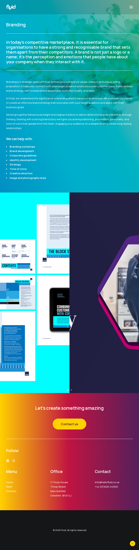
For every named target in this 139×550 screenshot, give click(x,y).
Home (9, 482)
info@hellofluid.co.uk (107, 482)
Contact (11, 491)
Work (9, 486)
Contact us (69, 424)
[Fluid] (11, 7)
